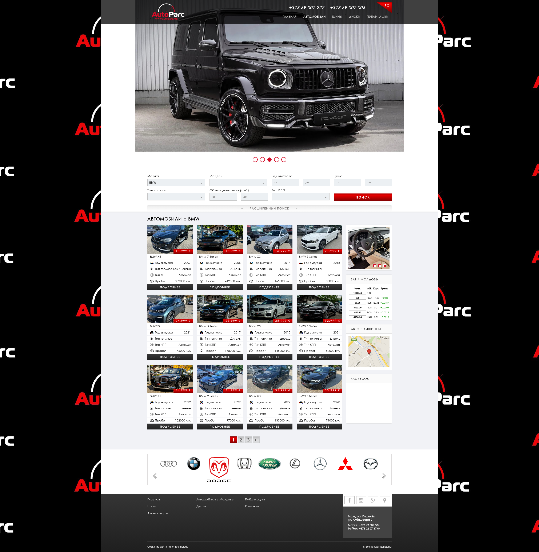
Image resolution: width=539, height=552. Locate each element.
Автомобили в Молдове (215, 499)
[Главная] (168, 12)
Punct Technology (178, 546)
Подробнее (170, 287)
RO (387, 5)
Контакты (252, 506)
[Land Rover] (269, 463)
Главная (290, 16)
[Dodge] (219, 469)
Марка (153, 176)
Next (384, 476)
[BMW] (193, 463)
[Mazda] (370, 463)
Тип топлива (157, 190)
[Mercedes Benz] (320, 463)
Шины (337, 16)
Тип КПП (278, 190)
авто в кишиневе (366, 329)
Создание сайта (157, 546)
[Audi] (168, 463)
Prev (155, 476)
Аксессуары (157, 513)
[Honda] (244, 463)
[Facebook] (349, 500)
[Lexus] (294, 463)
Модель (216, 176)
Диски (354, 16)
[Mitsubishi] (345, 463)
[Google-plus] (373, 500)
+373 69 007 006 (347, 7)
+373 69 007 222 (306, 7)
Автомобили (314, 16)
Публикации (377, 16)
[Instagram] (361, 500)
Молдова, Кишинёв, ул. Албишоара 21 (361, 518)
